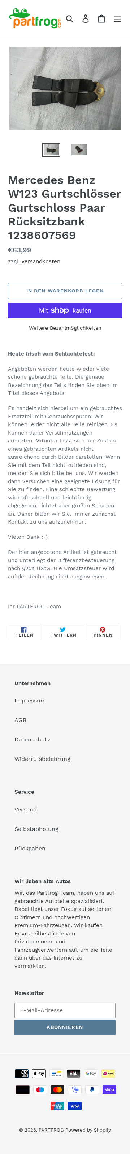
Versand (25, 809)
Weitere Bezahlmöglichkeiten (65, 328)
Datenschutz (32, 739)
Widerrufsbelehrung (42, 759)
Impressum (30, 700)
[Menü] (117, 18)
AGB (20, 720)
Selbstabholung (36, 828)
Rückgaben (30, 848)
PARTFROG (51, 1130)
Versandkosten (40, 261)
